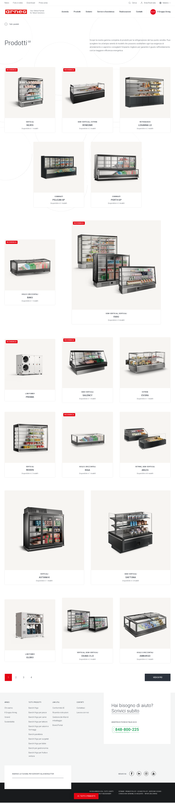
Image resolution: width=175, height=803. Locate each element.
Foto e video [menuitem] (18, 3)
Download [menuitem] (31, 3)
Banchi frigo (33, 708)
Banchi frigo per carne (37, 717)
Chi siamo (8, 708)
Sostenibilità (9, 722)
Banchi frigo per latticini (38, 722)
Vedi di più (157, 677)
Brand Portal (58, 725)
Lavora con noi (83, 712)
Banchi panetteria (36, 734)
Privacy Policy (130, 791)
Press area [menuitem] (43, 3)
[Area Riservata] (148, 3)
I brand (7, 717)
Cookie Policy (142, 791)
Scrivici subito (125, 711)
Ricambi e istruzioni (60, 712)
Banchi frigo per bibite (37, 744)
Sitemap (121, 791)
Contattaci (81, 708)
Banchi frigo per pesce (38, 712)
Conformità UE (58, 708)
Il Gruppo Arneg (10, 712)
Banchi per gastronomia (38, 748)
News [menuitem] (6, 3)
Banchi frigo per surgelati (39, 739)
